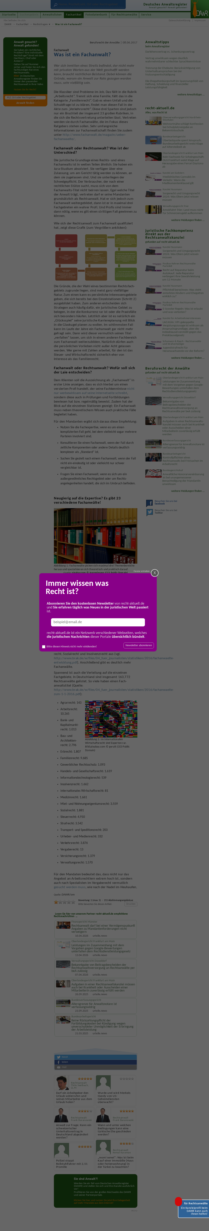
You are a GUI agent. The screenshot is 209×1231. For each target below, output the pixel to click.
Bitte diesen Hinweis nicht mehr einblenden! (72, 646)
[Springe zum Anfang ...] (202, 1224)
